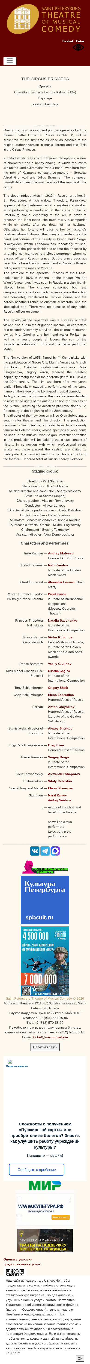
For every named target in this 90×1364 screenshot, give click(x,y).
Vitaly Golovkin (60, 781)
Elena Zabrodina (61, 695)
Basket (67, 41)
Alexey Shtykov (60, 728)
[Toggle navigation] (9, 61)
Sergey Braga (58, 757)
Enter (80, 41)
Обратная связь (45, 1047)
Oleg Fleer (56, 745)
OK (80, 1358)
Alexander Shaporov (64, 774)
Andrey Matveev (60, 553)
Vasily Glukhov (60, 664)
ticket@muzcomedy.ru (50, 1037)
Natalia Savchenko (62, 620)
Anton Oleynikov (61, 707)
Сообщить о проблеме (37, 1170)
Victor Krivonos (60, 637)
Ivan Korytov (58, 565)
